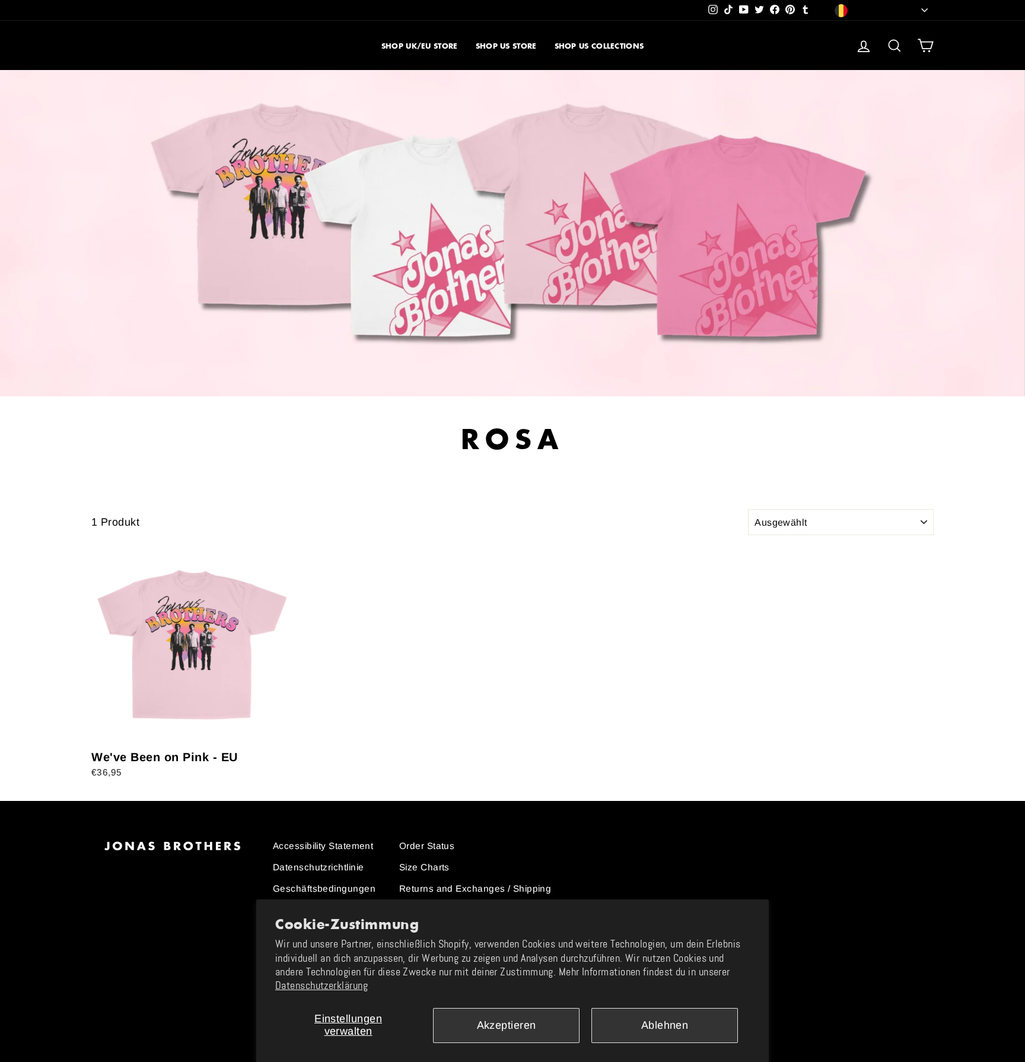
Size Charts (424, 867)
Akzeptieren (506, 1025)
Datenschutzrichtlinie (318, 867)
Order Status (426, 846)
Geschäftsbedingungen (324, 888)
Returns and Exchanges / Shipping (475, 888)
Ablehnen (665, 1025)
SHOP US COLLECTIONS (599, 46)
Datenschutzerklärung (321, 985)
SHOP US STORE (506, 46)
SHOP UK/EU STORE (419, 46)
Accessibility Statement (323, 846)
